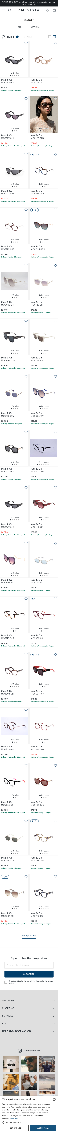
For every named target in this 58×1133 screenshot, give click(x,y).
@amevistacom (31, 1050)
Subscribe (29, 974)
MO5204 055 (8, 692)
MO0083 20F (8, 915)
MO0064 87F (37, 414)
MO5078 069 (37, 748)
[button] (26, 1122)
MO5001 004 (37, 470)
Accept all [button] (42, 1128)
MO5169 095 (37, 859)
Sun (20, 27)
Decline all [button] (15, 1128)
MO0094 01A (37, 692)
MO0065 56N (38, 248)
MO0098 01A (8, 359)
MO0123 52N (37, 137)
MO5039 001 (8, 803)
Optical (35, 27)
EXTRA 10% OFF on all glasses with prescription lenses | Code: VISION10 (29, 3)
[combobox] (54, 1099)
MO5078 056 (37, 192)
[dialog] (29, 1114)
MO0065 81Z (7, 581)
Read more (14, 1118)
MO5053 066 (37, 637)
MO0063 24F (8, 303)
